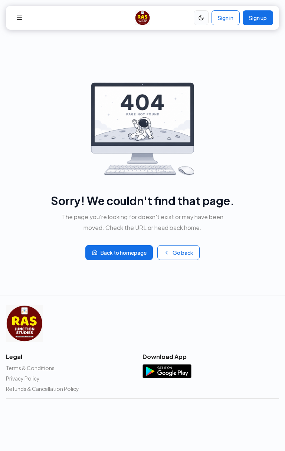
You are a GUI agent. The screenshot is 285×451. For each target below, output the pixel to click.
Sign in (225, 17)
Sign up (258, 17)
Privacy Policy (23, 378)
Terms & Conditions (30, 368)
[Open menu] (19, 17)
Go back (183, 252)
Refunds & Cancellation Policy (42, 388)
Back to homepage (124, 252)
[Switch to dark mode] (201, 17)
